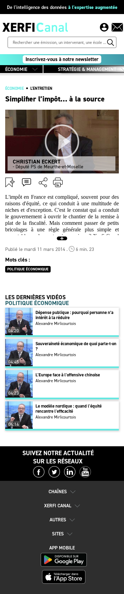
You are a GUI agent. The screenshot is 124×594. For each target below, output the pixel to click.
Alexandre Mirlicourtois (55, 323)
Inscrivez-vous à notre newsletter (62, 59)
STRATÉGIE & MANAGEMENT (87, 69)
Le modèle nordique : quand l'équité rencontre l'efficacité (68, 408)
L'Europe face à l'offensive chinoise (67, 374)
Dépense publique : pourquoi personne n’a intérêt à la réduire (74, 315)
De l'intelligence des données (62, 7)
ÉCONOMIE (16, 69)
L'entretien (41, 88)
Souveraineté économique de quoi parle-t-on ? (75, 346)
